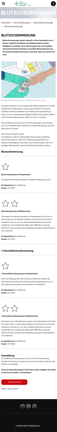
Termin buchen (14, 382)
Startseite (5, 22)
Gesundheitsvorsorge (43, 22)
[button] (22, 406)
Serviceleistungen (22, 22)
